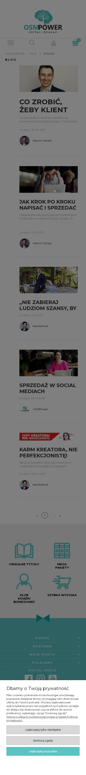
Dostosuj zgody (43, 740)
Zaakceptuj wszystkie (43, 751)
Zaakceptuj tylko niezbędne (43, 729)
